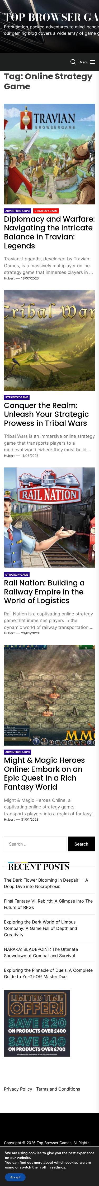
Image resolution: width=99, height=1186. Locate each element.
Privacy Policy (18, 1089)
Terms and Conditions (58, 1089)
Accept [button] (15, 1177)
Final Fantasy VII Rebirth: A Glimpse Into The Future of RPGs (48, 904)
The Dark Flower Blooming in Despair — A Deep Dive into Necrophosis (46, 883)
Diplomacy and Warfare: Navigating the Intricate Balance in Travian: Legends (49, 232)
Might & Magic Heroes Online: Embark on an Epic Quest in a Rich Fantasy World (44, 773)
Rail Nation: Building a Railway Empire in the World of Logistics (44, 592)
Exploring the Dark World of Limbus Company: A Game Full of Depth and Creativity (40, 928)
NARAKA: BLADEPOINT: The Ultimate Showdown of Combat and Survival (41, 952)
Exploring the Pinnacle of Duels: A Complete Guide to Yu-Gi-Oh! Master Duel (48, 973)
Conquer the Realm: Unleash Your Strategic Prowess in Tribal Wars (46, 414)
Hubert (9, 278)
